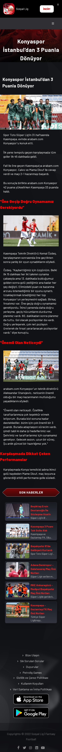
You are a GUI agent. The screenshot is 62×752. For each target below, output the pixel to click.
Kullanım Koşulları (32, 683)
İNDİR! (46, 8)
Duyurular (32, 667)
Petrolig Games (32, 672)
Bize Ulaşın (32, 655)
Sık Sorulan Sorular (32, 661)
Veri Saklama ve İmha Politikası (32, 689)
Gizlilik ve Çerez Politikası (32, 677)
